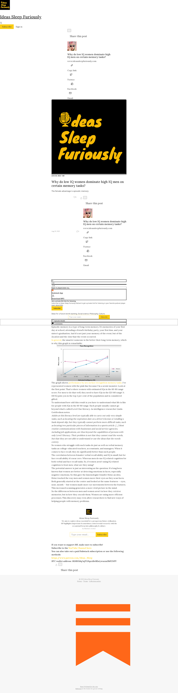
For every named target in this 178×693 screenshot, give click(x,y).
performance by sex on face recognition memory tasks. (95, 382)
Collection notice (95, 581)
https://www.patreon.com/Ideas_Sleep (72, 558)
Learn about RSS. (57, 305)
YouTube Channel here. (80, 548)
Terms (85, 581)
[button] (74, 197)
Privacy (79, 581)
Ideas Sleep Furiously (20, 16)
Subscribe (7, 26)
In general (56, 340)
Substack (79, 689)
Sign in (19, 26)
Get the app (94, 687)
